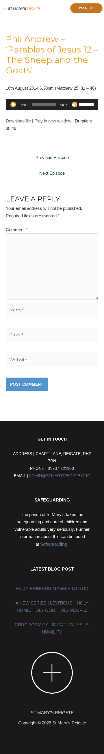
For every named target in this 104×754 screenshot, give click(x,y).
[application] (52, 104)
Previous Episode (52, 157)
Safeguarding (53, 544)
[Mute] (74, 104)
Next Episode (52, 173)
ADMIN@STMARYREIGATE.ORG (59, 476)
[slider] (87, 104)
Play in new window (52, 120)
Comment (16, 229)
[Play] (13, 104)
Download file (18, 120)
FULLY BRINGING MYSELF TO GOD (52, 588)
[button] (48, 8)
